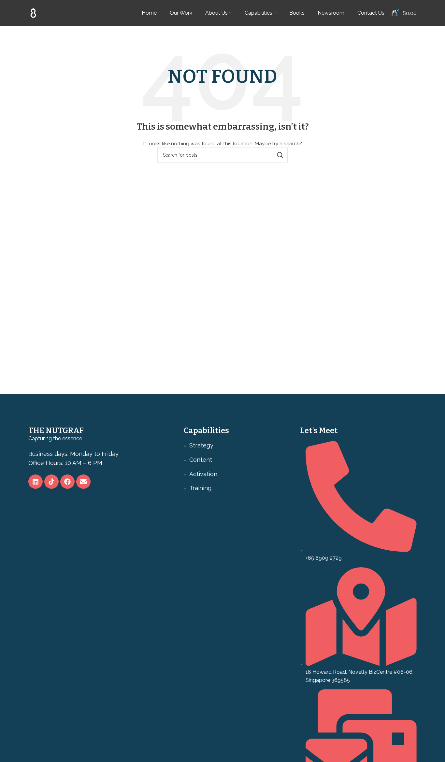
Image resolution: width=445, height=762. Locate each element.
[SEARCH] (280, 155)
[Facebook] (67, 481)
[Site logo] (33, 12)
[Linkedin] (35, 481)
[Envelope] (83, 481)
